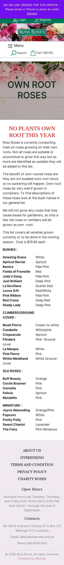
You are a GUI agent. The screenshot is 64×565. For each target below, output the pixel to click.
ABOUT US (32, 450)
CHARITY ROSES (32, 479)
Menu (18, 45)
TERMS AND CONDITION (32, 464)
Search (21, 53)
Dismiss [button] (32, 13)
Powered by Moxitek (32, 558)
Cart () (44, 52)
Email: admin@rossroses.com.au (32, 537)
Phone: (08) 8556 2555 (32, 543)
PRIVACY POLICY (32, 471)
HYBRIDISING (32, 457)
